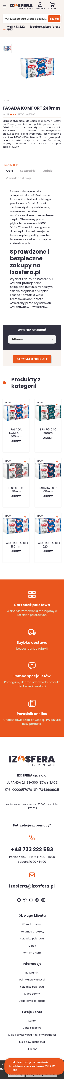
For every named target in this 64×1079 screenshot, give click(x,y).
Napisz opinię (12, 165)
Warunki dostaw (32, 924)
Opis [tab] (9, 171)
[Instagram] (43, 900)
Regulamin (32, 972)
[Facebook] (19, 900)
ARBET (13, 114)
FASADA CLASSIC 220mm (48, 544)
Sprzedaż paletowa (32, 938)
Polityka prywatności (32, 979)
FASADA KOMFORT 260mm (16, 432)
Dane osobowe (32, 1028)
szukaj (54, 19)
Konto (32, 1020)
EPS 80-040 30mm (16, 489)
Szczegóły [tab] (28, 171)
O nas (32, 945)
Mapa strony (32, 993)
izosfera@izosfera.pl (45, 27)
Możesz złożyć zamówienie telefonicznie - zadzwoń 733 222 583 (33, 1066)
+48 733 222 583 (16, 28)
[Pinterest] (37, 900)
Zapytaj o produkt (32, 359)
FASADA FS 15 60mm (48, 489)
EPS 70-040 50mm (48, 431)
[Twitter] (25, 900)
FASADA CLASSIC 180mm (16, 544)
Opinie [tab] (47, 171)
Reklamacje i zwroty (32, 931)
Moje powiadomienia (32, 1042)
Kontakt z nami (32, 952)
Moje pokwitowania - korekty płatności (32, 1035)
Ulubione (32, 1049)
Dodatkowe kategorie (32, 1001)
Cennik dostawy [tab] (18, 178)
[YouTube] (31, 900)
